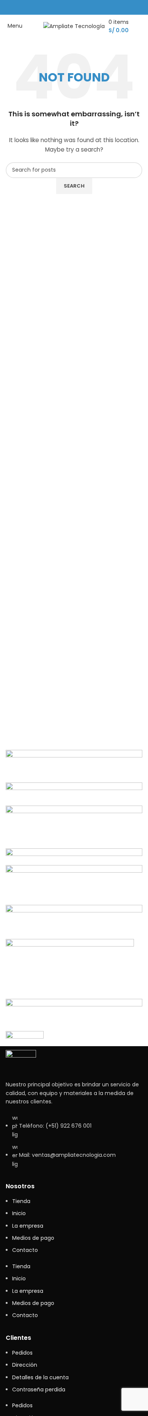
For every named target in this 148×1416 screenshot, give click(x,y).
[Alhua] (74, 896)
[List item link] (74, 1145)
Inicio (19, 1213)
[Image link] (21, 1061)
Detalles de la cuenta (40, 1377)
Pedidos (22, 1353)
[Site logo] (74, 26)
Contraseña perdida (38, 1389)
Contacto (25, 1250)
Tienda (21, 1201)
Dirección (24, 1365)
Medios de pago (33, 1238)
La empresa (27, 1226)
